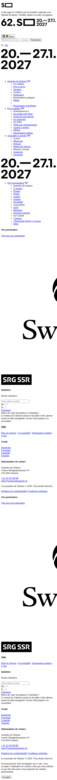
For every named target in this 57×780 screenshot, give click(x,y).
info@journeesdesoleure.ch (14, 481)
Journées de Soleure (17, 81)
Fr (2, 407)
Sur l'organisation (16, 183)
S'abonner (6, 410)
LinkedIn (5, 453)
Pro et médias (14, 108)
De (6, 45)
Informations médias (42, 433)
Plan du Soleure (8, 433)
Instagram (6, 447)
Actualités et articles (17, 135)
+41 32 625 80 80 (9, 478)
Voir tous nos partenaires (13, 235)
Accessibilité (24, 433)
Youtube (5, 455)
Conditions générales (37, 491)
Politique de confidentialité (14, 491)
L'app (4, 435)
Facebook (6, 450)
